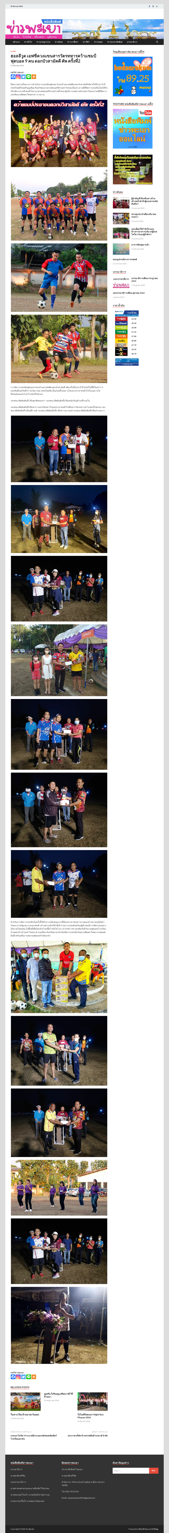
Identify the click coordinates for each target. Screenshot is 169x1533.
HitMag (155, 1529)
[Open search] (157, 42)
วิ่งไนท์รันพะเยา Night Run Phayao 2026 (91, 1416)
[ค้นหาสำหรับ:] (135, 1471)
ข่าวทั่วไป (28, 42)
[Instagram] (156, 6)
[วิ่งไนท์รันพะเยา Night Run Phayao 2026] (93, 1402)
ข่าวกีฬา (86, 42)
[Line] (28, 76)
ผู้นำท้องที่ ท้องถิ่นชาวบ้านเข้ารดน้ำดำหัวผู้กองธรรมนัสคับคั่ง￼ (144, 201)
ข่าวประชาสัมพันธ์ (114, 42)
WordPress (143, 1529)
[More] (33, 76)
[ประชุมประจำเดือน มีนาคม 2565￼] (121, 214)
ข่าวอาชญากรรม (43, 42)
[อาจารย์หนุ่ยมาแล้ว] (121, 245)
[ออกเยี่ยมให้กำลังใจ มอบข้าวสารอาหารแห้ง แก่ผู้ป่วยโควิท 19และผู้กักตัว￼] (121, 229)
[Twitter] (153, 6)
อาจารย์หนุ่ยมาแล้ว (140, 244)
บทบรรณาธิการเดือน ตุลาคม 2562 (129, 293)
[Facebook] (149, 6)
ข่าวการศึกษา (72, 42)
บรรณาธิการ (132, 42)
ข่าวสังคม (59, 42)
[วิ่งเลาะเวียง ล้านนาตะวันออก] (26, 1402)
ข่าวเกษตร (98, 42)
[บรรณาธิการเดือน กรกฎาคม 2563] (121, 278)
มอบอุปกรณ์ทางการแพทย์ (125, 259)
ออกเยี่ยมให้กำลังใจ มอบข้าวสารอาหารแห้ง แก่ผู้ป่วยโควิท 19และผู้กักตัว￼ (144, 232)
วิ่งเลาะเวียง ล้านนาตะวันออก (25, 1414)
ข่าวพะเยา (30, 1529)
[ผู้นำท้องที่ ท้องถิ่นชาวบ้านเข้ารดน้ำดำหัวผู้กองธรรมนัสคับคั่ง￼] (121, 198)
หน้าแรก (16, 42)
